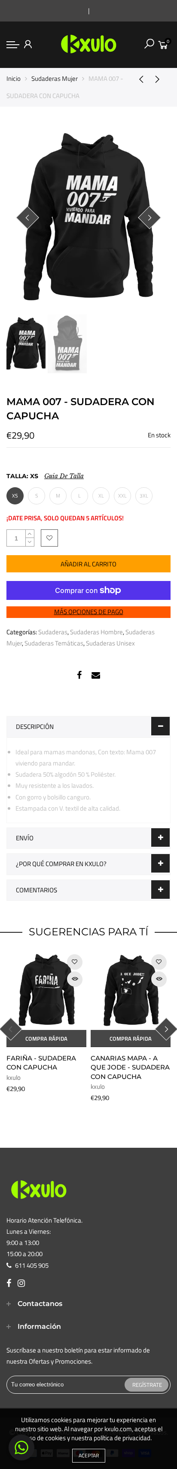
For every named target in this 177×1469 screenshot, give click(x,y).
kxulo (13, 1077)
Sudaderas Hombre (96, 632)
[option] (88, 218)
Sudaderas (52, 632)
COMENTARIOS (36, 890)
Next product (160, 78)
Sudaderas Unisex (110, 643)
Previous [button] (27, 217)
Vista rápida (74, 979)
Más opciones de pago (88, 612)
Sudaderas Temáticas (53, 643)
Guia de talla (64, 476)
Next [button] (149, 217)
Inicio (13, 78)
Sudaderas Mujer (54, 78)
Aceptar (89, 1455)
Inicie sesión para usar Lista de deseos (49, 538)
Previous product (138, 78)
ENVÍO (25, 838)
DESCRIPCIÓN (35, 726)
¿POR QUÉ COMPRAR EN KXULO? (61, 864)
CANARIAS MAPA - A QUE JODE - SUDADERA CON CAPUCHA (130, 1067)
